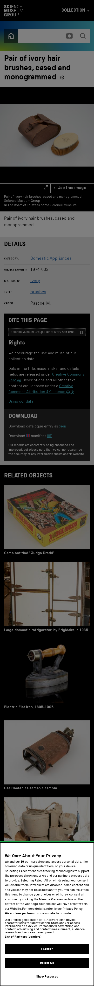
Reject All (47, 963)
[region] (47, 914)
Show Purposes (47, 977)
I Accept (47, 949)
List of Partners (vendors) (23, 937)
